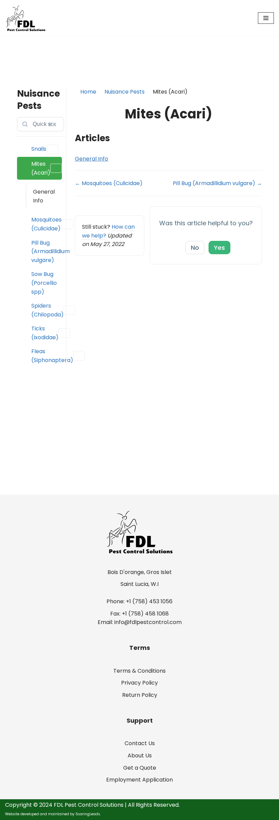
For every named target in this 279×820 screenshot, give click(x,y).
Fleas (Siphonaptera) (46, 355)
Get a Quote (139, 768)
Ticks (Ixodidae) (45, 333)
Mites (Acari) (40, 168)
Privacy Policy (139, 683)
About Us (140, 755)
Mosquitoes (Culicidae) (46, 224)
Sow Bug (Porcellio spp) (44, 282)
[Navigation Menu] (266, 18)
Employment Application (139, 780)
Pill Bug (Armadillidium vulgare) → (217, 183)
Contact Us (140, 743)
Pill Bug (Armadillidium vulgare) (46, 251)
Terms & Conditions (139, 671)
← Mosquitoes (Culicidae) (109, 183)
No (195, 247)
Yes (219, 247)
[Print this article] (260, 110)
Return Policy (139, 695)
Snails (38, 149)
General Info (44, 196)
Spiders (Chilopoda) (46, 310)
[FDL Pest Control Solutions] (25, 18)
